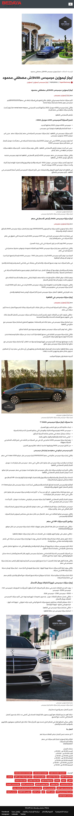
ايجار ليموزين (54, 784)
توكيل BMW (50, 792)
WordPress (29, 808)
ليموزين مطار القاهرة (25, 792)
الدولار (63, 780)
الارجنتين (9, 776)
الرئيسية (70, 71)
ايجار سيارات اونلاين (33, 780)
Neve (47, 808)
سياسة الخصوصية (61, 812)
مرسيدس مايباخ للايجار (65, 795)
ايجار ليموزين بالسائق (42, 784)
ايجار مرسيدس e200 (27, 784)
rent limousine (66, 776)
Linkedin (15, 814)
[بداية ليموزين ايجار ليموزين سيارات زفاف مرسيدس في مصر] (11, 4)
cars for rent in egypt (57, 773)
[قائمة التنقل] (70, 4)
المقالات (64, 71)
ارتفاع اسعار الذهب (39, 776)
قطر (43, 792)
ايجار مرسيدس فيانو (49, 788)
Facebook (5, 812)
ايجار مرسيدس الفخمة (13, 784)
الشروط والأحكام (47, 812)
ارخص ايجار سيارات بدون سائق (23, 776)
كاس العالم (36, 792)
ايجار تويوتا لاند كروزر (47, 780)
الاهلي (70, 780)
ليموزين (29, 82)
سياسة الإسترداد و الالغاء (31, 812)
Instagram (5, 814)
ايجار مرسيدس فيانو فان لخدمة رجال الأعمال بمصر (27, 788)
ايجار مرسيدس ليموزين (40, 82)
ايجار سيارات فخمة (21, 780)
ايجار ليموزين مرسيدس (62, 95)
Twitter (23, 814)
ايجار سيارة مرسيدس (66, 784)
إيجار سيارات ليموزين (53, 776)
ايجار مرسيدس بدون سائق (64, 788)
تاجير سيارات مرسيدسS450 (64, 792)
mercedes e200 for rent (23, 773)
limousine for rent (40, 773)
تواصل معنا (16, 812)
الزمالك (57, 780)
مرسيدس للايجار (11, 792)
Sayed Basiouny (65, 82)
